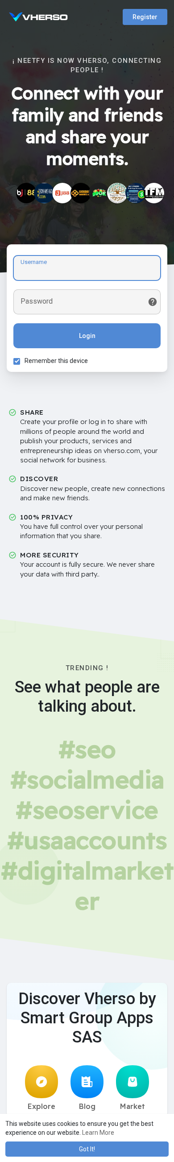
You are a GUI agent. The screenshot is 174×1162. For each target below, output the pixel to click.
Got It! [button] (87, 1149)
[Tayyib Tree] (117, 193)
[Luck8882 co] (80, 193)
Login (87, 335)
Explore (41, 1106)
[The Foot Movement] (154, 193)
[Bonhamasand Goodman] (44, 193)
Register (145, 17)
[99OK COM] (99, 193)
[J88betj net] (62, 193)
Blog (87, 1106)
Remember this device (56, 360)
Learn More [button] (98, 1132)
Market (132, 1106)
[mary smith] (135, 193)
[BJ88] (26, 193)
